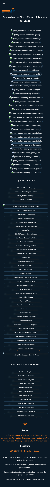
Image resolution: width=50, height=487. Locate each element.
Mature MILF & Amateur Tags (35, 441)
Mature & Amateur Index (25, 438)
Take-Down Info (25, 451)
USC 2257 (14, 451)
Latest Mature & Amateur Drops (22, 435)
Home (5, 435)
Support (37, 451)
